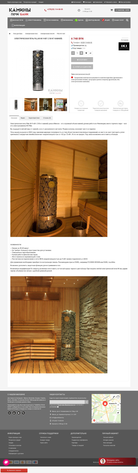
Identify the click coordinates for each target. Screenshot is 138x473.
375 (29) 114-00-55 (58, 421)
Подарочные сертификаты (80, 440)
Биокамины (68, 20)
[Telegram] (19, 413)
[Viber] (23, 413)
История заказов (108, 440)
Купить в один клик (82, 67)
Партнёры (75, 443)
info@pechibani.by (58, 417)
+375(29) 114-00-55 (55, 9)
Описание (14, 118)
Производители (76, 437)
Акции (107, 20)
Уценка (80, 20)
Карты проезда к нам (15, 2)
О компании (12, 448)
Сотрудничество (14, 451)
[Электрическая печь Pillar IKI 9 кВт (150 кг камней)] (38, 70)
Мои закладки (107, 443)
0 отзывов (124, 40)
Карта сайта (44, 443)
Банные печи (18, 20)
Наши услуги (119, 20)
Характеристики (34, 118)
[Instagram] (9, 413)
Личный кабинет (108, 437)
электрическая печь (81, 74)
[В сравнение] (90, 53)
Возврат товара (45, 440)
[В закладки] (86, 53)
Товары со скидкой (78, 445)
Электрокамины (34, 20)
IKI (89, 74)
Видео (23, 118)
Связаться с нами (45, 437)
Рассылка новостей (109, 445)
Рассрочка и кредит (30, 2)
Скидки (41, 2)
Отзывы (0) (47, 118)
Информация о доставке (16, 453)
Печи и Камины (52, 20)
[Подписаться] (86, 402)
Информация (19, 25)
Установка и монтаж (15, 445)
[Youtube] (14, 413)
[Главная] (10, 33)
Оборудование (94, 20)
